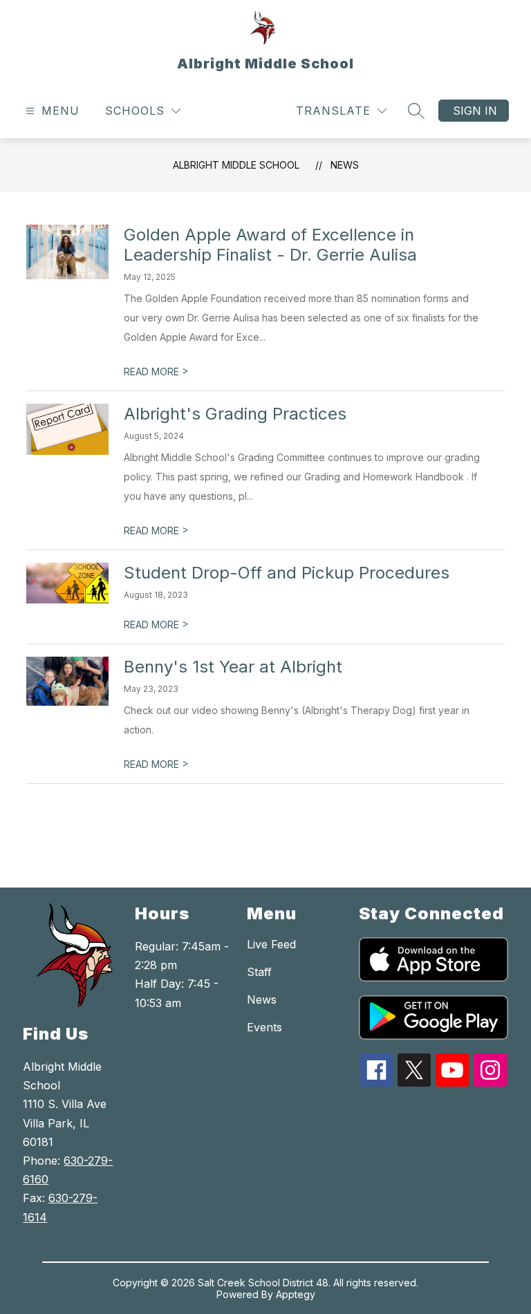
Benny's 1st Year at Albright (233, 667)
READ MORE (156, 371)
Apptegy (295, 1294)
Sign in (475, 111)
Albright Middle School (236, 165)
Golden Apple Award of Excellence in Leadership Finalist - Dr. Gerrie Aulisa (270, 245)
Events (264, 1027)
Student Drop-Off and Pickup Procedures (286, 573)
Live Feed (271, 944)
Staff (259, 972)
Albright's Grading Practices (235, 414)
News (344, 165)
